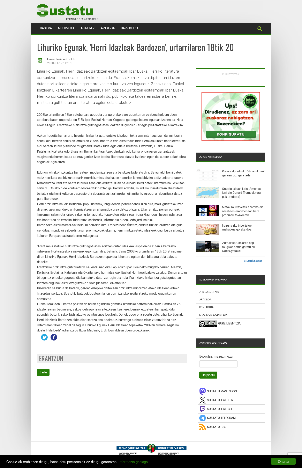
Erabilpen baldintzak (213, 314)
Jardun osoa (254, 260)
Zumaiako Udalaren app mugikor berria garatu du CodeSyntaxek (238, 247)
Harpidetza (129, 28)
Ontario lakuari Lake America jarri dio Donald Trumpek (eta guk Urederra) (241, 193)
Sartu (43, 372)
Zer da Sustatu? (209, 292)
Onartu (283, 461)
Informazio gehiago (133, 461)
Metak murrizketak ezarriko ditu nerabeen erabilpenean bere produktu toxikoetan (243, 211)
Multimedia (66, 28)
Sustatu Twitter (220, 400)
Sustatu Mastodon (222, 391)
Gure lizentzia (229, 324)
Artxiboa (108, 28)
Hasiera (47, 28)
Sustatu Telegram (221, 418)
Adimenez (88, 28)
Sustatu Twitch (219, 409)
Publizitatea (230, 74)
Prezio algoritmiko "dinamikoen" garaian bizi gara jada (243, 173)
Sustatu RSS (216, 427)
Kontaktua (206, 307)
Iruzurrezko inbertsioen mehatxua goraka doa (237, 228)
